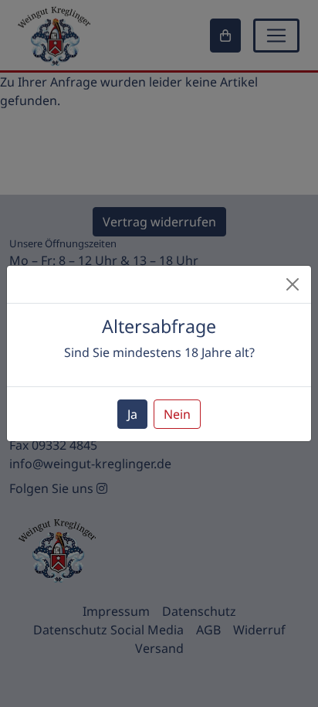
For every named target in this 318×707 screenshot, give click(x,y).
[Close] (292, 284)
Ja (132, 414)
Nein (177, 414)
